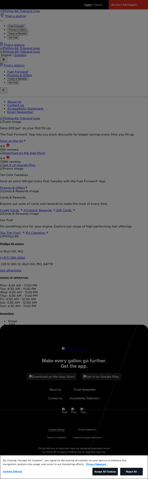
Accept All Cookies (105, 471)
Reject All (131, 471)
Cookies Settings (12, 471)
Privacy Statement (96, 464)
